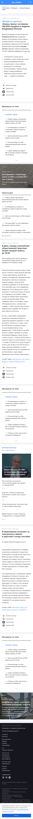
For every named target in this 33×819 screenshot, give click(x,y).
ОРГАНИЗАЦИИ (6, 757)
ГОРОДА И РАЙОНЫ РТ (7, 750)
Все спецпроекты (8, 450)
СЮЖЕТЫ (4, 741)
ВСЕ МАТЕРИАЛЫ (6, 739)
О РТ (3, 748)
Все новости (6, 236)
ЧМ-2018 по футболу (12, 21)
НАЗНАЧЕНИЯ (5, 755)
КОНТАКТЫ (5, 736)
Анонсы (4, 6)
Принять (16, 815)
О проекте (5, 734)
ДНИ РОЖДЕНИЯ (6, 759)
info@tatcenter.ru (6, 774)
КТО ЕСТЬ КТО (5, 753)
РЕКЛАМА (4, 766)
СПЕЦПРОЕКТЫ (6, 763)
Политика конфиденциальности (10, 731)
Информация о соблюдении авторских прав (13, 728)
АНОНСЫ (4, 768)
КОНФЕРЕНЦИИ (6, 770)
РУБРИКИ (4, 743)
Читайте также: (11, 114)
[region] (16, 811)
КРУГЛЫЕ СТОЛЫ (6, 761)
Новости (4, 18)
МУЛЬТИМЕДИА (6, 745)
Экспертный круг (9, 448)
